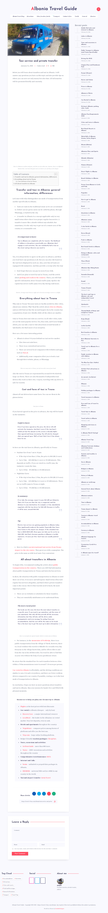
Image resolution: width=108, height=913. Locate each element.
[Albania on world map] (77, 484)
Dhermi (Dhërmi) (86, 144)
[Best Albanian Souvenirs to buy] (77, 340)
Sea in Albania (86, 462)
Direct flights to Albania (89, 171)
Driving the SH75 (86, 58)
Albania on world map (88, 482)
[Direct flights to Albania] (77, 173)
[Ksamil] (77, 283)
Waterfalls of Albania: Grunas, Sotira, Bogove (88, 137)
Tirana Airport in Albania (89, 509)
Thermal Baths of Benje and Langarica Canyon (90, 311)
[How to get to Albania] (77, 201)
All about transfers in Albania (25, 183)
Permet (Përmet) (86, 73)
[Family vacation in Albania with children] (77, 356)
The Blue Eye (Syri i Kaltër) (90, 362)
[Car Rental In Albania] (77, 101)
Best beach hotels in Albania (90, 246)
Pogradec (84, 193)
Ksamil (83, 281)
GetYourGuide (28, 746)
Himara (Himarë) (86, 165)
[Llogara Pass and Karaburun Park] (77, 67)
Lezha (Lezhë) (85, 325)
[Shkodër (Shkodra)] (77, 159)
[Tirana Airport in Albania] (77, 510)
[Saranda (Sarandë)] (77, 276)
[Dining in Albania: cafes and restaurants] (77, 255)
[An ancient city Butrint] (77, 378)
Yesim (25, 764)
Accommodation (8, 878)
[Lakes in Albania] (77, 38)
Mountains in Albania (88, 213)
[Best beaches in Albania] (77, 334)
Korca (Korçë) (86, 233)
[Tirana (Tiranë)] (77, 289)
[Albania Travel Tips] (77, 441)
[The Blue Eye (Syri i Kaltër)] (77, 364)
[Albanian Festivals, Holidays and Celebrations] (77, 448)
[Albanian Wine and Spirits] (77, 153)
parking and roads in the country (32, 278)
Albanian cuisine (86, 219)
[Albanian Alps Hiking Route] (77, 269)
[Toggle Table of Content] (55, 174)
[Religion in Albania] (77, 470)
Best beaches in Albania (89, 332)
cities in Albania (55, 307)
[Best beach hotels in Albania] (77, 248)
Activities (18, 878)
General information (9, 891)
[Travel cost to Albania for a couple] (77, 348)
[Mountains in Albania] (77, 214)
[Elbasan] (77, 385)
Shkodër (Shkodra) (87, 158)
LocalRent (26, 718)
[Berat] (77, 208)
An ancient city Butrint (88, 377)
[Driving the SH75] (77, 60)
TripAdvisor (27, 728)
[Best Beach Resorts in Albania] (77, 130)
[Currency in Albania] (77, 532)
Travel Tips (15, 895)
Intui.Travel (45, 778)
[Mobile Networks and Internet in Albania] (77, 30)
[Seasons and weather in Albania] (77, 456)
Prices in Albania (86, 86)
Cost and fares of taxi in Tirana (27, 181)
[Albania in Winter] (77, 95)
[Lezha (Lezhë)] (77, 327)
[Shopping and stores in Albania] (77, 426)
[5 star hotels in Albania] (77, 228)
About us (92, 16)
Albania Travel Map (18, 16)
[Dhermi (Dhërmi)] (77, 146)
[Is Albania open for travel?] (77, 554)
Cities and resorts (8, 885)
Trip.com (26, 735)
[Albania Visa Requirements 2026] (77, 116)
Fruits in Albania (86, 240)
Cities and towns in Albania (90, 122)
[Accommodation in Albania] (77, 525)
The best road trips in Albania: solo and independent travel (88, 296)
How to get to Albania (88, 199)
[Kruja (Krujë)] (77, 320)
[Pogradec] (77, 194)
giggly (59, 885)
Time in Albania (86, 502)
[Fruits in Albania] (77, 241)
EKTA (49, 757)
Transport (6, 895)
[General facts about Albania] (77, 490)
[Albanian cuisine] (77, 221)
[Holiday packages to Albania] (77, 392)
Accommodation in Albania (89, 523)
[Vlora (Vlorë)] (77, 262)
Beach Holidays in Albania (89, 178)
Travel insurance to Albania (90, 397)
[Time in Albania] (77, 504)
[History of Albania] (77, 477)
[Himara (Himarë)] (77, 166)
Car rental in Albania (21, 670)
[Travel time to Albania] (77, 413)
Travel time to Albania (88, 411)
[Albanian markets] (77, 497)
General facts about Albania (90, 489)
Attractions (6, 882)
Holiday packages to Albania (90, 390)
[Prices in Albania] (77, 88)
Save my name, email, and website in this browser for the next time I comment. (36, 848)
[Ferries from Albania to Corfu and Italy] (77, 186)
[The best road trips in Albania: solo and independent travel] (77, 296)
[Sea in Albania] (77, 463)
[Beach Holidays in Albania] (77, 180)
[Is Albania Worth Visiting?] (77, 434)
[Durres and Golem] (77, 81)
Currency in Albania (87, 530)
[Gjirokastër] (77, 306)
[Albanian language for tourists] (77, 538)
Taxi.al (25, 353)
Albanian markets (87, 495)
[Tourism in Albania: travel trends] (77, 517)
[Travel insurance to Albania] (77, 398)
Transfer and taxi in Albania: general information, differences (36, 177)
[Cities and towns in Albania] (77, 124)
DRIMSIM (26, 771)
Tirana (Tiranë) (86, 288)
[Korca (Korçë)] (77, 234)
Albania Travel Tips (87, 439)
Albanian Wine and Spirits (89, 151)
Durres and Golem (87, 80)
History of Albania (87, 475)
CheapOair (52, 739)
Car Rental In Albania (88, 100)
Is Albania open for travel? (90, 552)
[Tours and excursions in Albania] (77, 44)
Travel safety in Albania (89, 418)
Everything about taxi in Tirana (25, 179)
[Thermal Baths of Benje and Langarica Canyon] (77, 312)
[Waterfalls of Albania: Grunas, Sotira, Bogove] (77, 138)
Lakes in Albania (86, 36)
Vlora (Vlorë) (85, 261)
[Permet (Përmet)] (77, 74)
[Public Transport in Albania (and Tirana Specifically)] (77, 52)
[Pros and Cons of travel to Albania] (77, 405)
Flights (23, 707)
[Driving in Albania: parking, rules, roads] (77, 108)
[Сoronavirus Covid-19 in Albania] (77, 546)
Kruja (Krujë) (85, 319)
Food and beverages (9, 888)
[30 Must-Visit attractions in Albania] (77, 371)
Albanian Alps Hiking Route (90, 268)
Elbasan (83, 384)
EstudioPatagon (59, 908)
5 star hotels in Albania (88, 226)
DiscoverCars (28, 714)
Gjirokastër (84, 304)
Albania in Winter (87, 93)
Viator (25, 750)
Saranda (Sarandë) (87, 274)
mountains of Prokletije (41, 641)
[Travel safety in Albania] (77, 420)
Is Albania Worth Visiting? (89, 433)
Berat (83, 206)
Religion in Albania (87, 468)
